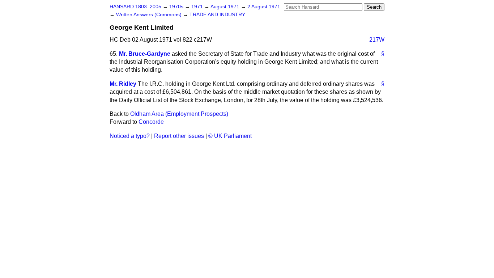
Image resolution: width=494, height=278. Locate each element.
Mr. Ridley (123, 84)
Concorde (151, 122)
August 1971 (225, 6)
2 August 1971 (263, 6)
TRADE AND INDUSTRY (217, 14)
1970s (177, 6)
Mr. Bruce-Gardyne (144, 54)
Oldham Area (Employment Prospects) (179, 114)
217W (376, 40)
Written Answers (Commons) (149, 14)
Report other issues (179, 136)
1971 (197, 6)
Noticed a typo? (130, 136)
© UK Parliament (230, 136)
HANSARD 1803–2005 (135, 6)
